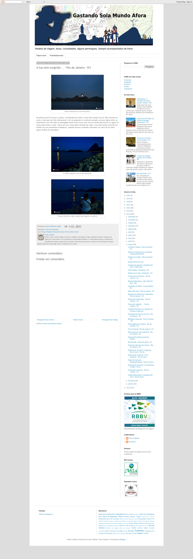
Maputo (138, 516)
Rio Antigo (139, 525)
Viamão (146, 533)
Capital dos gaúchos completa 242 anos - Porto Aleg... (140, 266)
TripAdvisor (128, 89)
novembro (132, 220)
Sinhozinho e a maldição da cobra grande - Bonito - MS (144, 101)
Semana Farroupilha (116, 531)
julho (130, 232)
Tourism (131, 531)
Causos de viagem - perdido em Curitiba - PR (144, 158)
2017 (128, 205)
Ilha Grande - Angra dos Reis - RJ (140, 342)
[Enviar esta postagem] (65, 226)
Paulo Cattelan (134, 438)
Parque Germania (111, 523)
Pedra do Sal (143, 523)
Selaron (107, 531)
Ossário (101, 521)
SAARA (134, 528)
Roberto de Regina (112, 528)
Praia (100, 525)
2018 (128, 202)
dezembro (132, 217)
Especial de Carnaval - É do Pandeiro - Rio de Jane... (138, 356)
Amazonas (102, 514)
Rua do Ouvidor (125, 528)
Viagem (140, 533)
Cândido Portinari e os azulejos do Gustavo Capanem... (140, 310)
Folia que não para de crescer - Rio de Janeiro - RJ (140, 346)
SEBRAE (140, 528)
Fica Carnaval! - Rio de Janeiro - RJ (140, 329)
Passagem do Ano (122, 523)
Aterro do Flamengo (52, 229)
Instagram (127, 82)
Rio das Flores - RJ (143, 173)
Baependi (137, 514)
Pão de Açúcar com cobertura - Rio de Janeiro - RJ (140, 333)
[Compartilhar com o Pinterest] (80, 226)
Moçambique (142, 519)
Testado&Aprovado (56, 55)
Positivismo (151, 523)
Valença (123, 533)
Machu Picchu (124, 517)
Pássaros (122, 525)
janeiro (131, 384)
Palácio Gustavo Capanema (112, 521)
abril (130, 241)
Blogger (123, 539)
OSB (152, 519)
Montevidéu (102, 519)
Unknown (132, 442)
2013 (128, 388)
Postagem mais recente (45, 320)
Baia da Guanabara (147, 514)
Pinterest (127, 84)
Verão (135, 533)
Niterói (149, 519)
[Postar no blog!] (72, 226)
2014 (128, 214)
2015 (128, 211)
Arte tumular (129, 514)
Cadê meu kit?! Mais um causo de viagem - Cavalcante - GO (145, 120)
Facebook (127, 80)
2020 (128, 195)
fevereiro (131, 381)
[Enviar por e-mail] (70, 226)
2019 (128, 199)
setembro (131, 226)
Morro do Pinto (133, 519)
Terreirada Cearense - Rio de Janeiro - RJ (138, 371)
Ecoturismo (113, 516)
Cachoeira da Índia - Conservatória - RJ (144, 139)
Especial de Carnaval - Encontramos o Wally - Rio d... (141, 366)
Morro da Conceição (112, 519)
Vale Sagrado (108, 533)
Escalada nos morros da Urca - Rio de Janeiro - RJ (140, 315)
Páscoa (116, 525)
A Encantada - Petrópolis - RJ (138, 270)
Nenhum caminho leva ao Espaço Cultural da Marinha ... (140, 253)
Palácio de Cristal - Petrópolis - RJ (140, 273)
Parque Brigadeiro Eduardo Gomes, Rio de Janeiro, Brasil (60, 232)
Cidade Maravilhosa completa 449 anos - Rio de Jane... (140, 376)
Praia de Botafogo (108, 525)
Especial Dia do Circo (136, 262)
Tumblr (126, 87)
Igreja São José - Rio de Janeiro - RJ (141, 291)
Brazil (105, 517)
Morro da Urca (124, 519)
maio (130, 238)
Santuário (102, 531)
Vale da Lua (116, 533)
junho (130, 235)
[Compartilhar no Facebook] (77, 226)
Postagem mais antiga (110, 320)
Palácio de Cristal (126, 521)
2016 (128, 208)
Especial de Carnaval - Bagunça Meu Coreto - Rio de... (139, 351)
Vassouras (129, 533)
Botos (100, 516)
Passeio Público (134, 523)
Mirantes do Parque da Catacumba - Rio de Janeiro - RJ (141, 295)
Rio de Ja (145, 525)
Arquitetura (120, 514)
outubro (131, 223)
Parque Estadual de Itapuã (140, 521)
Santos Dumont (149, 528)
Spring (125, 531)
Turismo (139, 530)
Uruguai (101, 533)
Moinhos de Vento (148, 516)
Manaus (132, 516)
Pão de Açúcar (130, 525)
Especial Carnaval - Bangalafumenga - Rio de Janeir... (141, 361)
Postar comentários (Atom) (52, 324)
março (130, 244)
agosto (131, 229)
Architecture (111, 514)
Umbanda (148, 531)
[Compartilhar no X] (75, 226)
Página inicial (41, 55)
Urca (152, 531)
